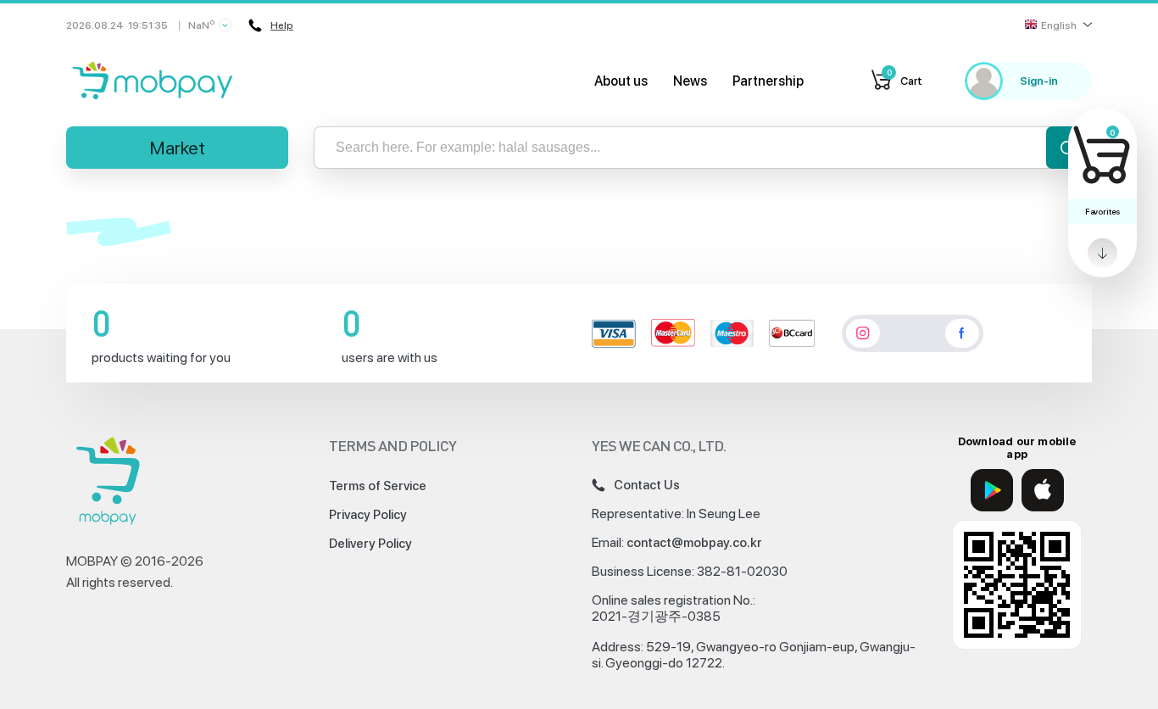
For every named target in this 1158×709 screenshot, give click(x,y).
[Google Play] (992, 490)
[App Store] (1043, 490)
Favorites (1102, 211)
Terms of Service (377, 486)
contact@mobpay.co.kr (694, 542)
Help (281, 25)
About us (621, 81)
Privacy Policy (368, 514)
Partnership (768, 81)
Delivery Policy (370, 543)
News (690, 81)
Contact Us (647, 485)
